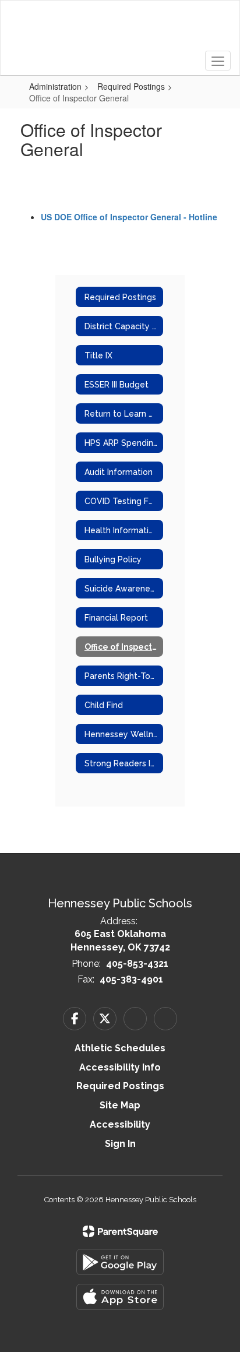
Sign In (120, 1143)
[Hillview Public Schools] (120, 29)
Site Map (120, 1105)
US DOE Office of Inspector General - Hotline (129, 217)
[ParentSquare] (120, 1231)
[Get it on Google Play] (120, 1262)
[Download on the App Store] (120, 1297)
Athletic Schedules (120, 1048)
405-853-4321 (137, 963)
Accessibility (120, 1124)
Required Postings (131, 86)
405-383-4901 (131, 979)
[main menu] (218, 61)
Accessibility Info (120, 1067)
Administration (55, 86)
